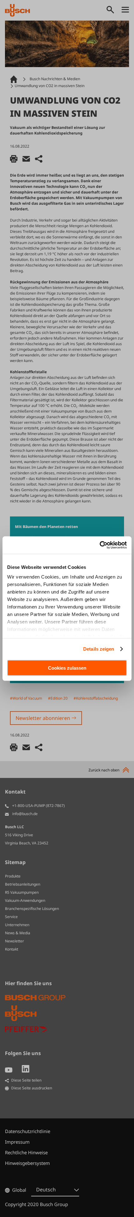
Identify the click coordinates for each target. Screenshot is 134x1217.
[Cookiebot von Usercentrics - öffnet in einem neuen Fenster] (99, 545)
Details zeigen (98, 649)
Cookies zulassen (67, 667)
